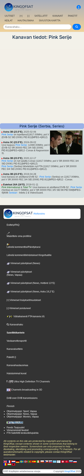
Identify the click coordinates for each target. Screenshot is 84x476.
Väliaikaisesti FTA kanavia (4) (29, 316)
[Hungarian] (9, 464)
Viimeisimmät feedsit (18, 430)
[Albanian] (13, 464)
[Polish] (42, 461)
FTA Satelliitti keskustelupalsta (22, 433)
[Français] (9, 461)
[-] (28, 16)
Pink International (11, 187)
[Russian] (71, 461)
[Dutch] (13, 461)
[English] (5, 461)
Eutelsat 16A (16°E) (14, 184)
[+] (21, 16)
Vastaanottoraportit (17, 341)
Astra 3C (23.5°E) (12, 142)
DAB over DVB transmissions (22, 398)
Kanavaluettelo (15, 349)
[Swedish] (21, 461)
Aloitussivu (39, 213)
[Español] (34, 461)
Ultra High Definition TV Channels (31, 381)
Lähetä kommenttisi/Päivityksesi (23, 247)
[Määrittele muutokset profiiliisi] (79, 7)
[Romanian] (5, 464)
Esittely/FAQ (13, 225)
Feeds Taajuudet (15, 427)
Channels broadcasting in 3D (26, 389)
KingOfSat (69, 471)
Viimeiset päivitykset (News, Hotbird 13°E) (32, 283)
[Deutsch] (17, 461)
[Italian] (38, 461)
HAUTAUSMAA (26, 20)
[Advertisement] (42, 81)
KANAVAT (58, 16)
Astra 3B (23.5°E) (12, 131)
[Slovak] (50, 461)
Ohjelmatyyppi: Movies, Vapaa (23, 416)
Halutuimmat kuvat (16, 373)
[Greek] (54, 461)
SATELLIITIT (40, 16)
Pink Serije (7, 134)
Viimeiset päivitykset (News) (25, 263)
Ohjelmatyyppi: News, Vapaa (22, 414)
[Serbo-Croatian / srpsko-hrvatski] (75, 461)
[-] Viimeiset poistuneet (19, 308)
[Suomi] (58, 461)
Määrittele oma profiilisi (19, 236)
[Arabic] (62, 461)
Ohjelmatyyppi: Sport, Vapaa (22, 411)
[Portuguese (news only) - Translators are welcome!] (30, 461)
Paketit (10, 357)
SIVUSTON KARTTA (49, 20)
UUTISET (10, 16)
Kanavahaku (16, 324)
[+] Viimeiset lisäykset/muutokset (24, 300)
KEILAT (9, 20)
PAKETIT (72, 16)
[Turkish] (67, 461)
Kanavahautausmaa (17, 365)
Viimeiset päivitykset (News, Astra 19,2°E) (32, 291)
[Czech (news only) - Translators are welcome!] (46, 461)
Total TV (27, 187)
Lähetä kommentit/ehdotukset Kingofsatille (29, 255)
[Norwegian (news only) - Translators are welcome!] (26, 461)
